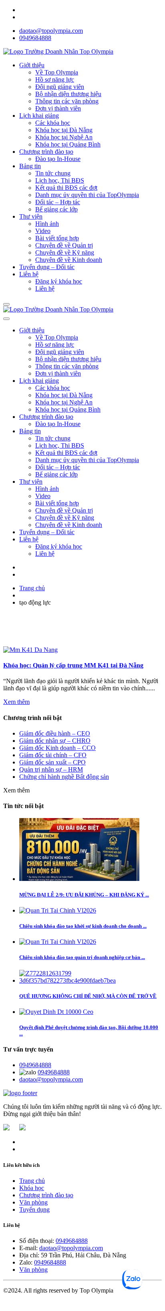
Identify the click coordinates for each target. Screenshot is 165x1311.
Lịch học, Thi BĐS (59, 180)
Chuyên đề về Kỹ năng (64, 252)
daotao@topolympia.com (51, 30)
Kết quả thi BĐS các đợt (66, 187)
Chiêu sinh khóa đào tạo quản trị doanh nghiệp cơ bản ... (82, 957)
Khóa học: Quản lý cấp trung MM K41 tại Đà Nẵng (73, 665)
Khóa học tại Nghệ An (64, 137)
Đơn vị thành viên (58, 108)
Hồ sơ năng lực (54, 79)
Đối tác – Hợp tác (57, 202)
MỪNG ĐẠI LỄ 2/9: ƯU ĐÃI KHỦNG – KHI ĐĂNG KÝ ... (84, 895)
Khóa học (31, 1187)
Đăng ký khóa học (58, 281)
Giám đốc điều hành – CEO (54, 733)
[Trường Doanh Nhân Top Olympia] (58, 51)
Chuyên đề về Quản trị (64, 245)
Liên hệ (28, 274)
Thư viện (30, 216)
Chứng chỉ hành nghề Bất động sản (64, 776)
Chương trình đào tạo (46, 151)
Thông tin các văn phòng (67, 101)
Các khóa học (52, 122)
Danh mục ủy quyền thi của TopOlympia (87, 194)
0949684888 (35, 37)
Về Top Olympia (56, 72)
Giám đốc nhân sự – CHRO (55, 740)
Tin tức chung (52, 173)
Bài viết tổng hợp (57, 238)
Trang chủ (32, 588)
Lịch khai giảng (39, 115)
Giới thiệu (31, 65)
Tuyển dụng (34, 1209)
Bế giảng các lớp (56, 209)
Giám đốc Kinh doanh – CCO (57, 747)
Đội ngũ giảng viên (59, 86)
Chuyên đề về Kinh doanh (68, 259)
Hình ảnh (47, 223)
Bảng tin (30, 166)
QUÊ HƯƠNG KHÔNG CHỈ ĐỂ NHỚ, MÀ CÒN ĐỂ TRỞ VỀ (88, 996)
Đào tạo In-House (57, 158)
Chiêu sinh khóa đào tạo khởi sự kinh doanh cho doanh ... (83, 926)
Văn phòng (33, 1202)
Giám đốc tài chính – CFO (53, 755)
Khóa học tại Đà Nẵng (64, 130)
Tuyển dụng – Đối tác (46, 266)
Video (42, 230)
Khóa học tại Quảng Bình (68, 144)
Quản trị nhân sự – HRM (51, 769)
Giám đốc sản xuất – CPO (52, 762)
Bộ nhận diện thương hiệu (68, 93)
